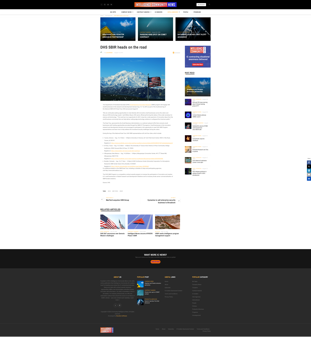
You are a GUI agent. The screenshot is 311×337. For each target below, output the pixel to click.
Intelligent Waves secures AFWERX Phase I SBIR (140, 234)
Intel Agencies (173, 12)
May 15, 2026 (164, 231)
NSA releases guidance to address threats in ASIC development (199, 173)
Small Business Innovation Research (140, 105)
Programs (197, 12)
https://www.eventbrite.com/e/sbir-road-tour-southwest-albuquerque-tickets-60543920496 (137, 159)
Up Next (173, 198)
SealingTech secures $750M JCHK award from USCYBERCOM (200, 128)
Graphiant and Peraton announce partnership (113, 35)
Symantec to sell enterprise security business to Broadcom (161, 201)
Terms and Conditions (171, 294)
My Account (201, 5)
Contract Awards (143, 12)
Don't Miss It (109, 198)
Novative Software (121, 316)
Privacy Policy (169, 297)
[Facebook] (309, 162)
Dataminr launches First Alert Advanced (192, 35)
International (196, 300)
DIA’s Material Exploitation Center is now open (200, 161)
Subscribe (167, 288)
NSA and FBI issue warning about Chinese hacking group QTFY (200, 104)
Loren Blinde (109, 53)
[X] (309, 166)
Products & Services (184, 32)
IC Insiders (158, 12)
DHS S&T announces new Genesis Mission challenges (112, 234)
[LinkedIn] (309, 171)
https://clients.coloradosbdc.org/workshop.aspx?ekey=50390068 (130, 166)
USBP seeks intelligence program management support (167, 234)
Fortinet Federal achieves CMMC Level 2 (199, 116)
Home (101, 16)
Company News (126, 12)
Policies (194, 306)
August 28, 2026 (116, 32)
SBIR (121, 191)
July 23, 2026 (113, 231)
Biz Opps (113, 12)
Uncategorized (196, 315)
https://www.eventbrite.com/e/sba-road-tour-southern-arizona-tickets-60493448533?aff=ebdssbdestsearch (142, 143)
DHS (110, 191)
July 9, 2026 (143, 231)
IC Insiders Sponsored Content (173, 291)
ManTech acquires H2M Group (117, 200)
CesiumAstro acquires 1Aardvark (198, 139)
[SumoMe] (309, 179)
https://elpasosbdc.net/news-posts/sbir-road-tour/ (125, 151)
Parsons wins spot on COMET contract (153, 35)
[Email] (309, 175)
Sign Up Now (155, 262)
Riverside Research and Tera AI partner (200, 150)
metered (115, 191)
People (185, 12)
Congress (195, 288)
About (166, 285)
